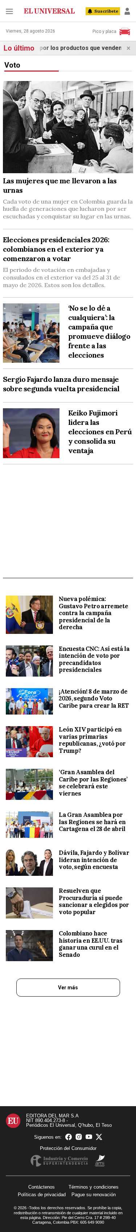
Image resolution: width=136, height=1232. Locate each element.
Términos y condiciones (94, 1187)
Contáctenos (41, 1187)
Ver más (68, 987)
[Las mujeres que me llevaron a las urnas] (68, 127)
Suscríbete (106, 11)
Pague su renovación (93, 1194)
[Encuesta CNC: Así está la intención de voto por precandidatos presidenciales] (29, 661)
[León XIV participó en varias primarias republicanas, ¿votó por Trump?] (29, 741)
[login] (127, 11)
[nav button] (9, 11)
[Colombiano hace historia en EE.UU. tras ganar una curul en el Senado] (29, 945)
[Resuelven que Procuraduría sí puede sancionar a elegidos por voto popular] (29, 902)
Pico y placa (104, 31)
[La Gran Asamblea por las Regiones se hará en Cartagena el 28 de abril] (29, 824)
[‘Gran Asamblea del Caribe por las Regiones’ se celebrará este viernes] (29, 784)
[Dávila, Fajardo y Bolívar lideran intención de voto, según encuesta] (29, 862)
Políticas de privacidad (42, 1194)
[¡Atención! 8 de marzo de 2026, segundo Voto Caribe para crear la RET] (29, 701)
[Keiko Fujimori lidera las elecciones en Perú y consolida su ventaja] (31, 433)
